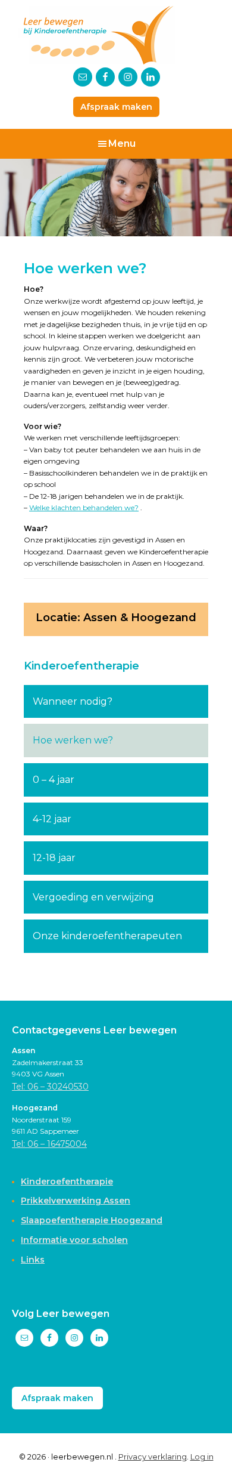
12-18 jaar (54, 857)
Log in (202, 1456)
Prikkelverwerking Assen (75, 1200)
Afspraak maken (116, 106)
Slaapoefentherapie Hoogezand (91, 1220)
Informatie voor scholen (74, 1240)
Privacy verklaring (152, 1456)
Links (33, 1259)
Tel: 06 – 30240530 (50, 1086)
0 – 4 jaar (53, 779)
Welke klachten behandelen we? (84, 507)
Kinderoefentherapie (81, 665)
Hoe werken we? (73, 740)
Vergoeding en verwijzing (93, 897)
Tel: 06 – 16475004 (49, 1143)
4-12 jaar (52, 819)
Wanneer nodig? (72, 701)
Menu (122, 143)
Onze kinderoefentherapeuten (107, 936)
